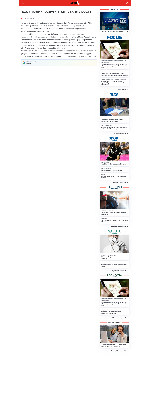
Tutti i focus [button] (122, 89)
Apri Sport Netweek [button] (119, 182)
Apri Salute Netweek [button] (119, 271)
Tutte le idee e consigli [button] (118, 351)
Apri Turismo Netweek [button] (118, 226)
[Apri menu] (22, 2)
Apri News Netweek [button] (119, 133)
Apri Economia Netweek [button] (118, 318)
